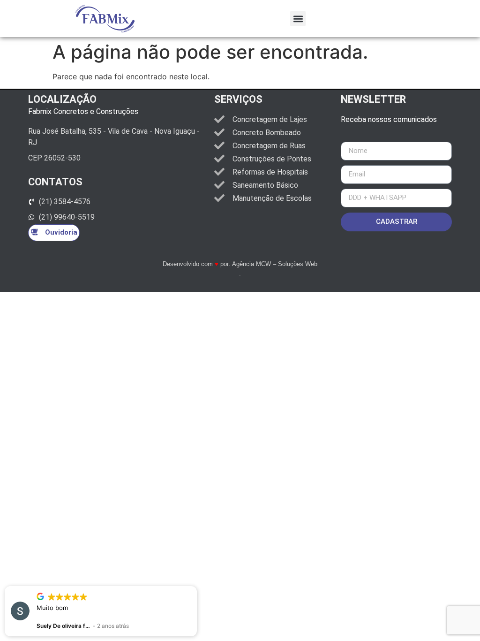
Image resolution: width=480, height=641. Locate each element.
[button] (298, 18)
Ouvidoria (61, 232)
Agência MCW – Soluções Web (274, 263)
